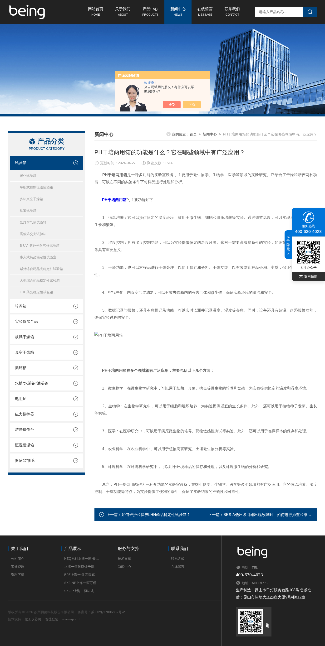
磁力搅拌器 (24, 414)
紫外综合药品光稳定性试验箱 (41, 269)
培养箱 (20, 306)
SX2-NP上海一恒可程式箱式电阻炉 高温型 (82, 583)
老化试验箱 (28, 176)
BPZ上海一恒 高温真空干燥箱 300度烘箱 (82, 575)
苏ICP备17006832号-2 (108, 612)
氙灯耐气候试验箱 (33, 222)
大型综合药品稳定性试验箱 (40, 280)
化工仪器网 (33, 619)
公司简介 (17, 558)
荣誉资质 (17, 567)
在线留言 (205, 11)
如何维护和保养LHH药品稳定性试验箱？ (156, 515)
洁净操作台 (24, 430)
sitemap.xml (71, 619)
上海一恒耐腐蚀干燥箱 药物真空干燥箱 (82, 567)
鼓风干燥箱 (24, 337)
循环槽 (20, 368)
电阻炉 (20, 399)
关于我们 (122, 11)
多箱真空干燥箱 (31, 199)
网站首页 (95, 11)
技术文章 (124, 558)
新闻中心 (178, 11)
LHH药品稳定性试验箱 (36, 292)
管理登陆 (51, 619)
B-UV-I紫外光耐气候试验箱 (39, 245)
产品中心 (150, 11)
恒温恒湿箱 (24, 445)
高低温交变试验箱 (33, 234)
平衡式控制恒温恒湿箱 (36, 187)
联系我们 (232, 11)
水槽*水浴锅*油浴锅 (31, 383)
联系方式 (177, 558)
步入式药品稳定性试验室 (38, 257)
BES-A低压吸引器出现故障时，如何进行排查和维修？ (269, 515)
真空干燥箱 (24, 352)
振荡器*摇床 (25, 460)
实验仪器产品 (26, 321)
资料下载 (17, 575)
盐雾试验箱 (28, 210)
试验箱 (20, 163)
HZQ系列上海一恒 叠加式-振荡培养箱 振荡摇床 (82, 558)
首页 (193, 134)
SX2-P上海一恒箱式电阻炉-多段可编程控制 (82, 591)
